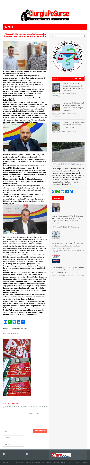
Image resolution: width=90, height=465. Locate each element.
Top (68, 248)
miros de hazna (57, 166)
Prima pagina (20, 462)
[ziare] (28, 454)
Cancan (48, 462)
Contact (84, 462)
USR (83, 275)
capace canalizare (77, 164)
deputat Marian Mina (64, 227)
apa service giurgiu (63, 164)
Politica (70, 226)
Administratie (71, 93)
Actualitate (63, 93)
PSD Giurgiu (75, 227)
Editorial (64, 462)
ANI (80, 275)
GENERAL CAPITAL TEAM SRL (65, 250)
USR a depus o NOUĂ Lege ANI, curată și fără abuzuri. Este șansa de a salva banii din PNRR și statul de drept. (68, 269)
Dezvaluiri (55, 95)
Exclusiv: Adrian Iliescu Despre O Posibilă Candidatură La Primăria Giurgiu (74, 124)
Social (78, 462)
